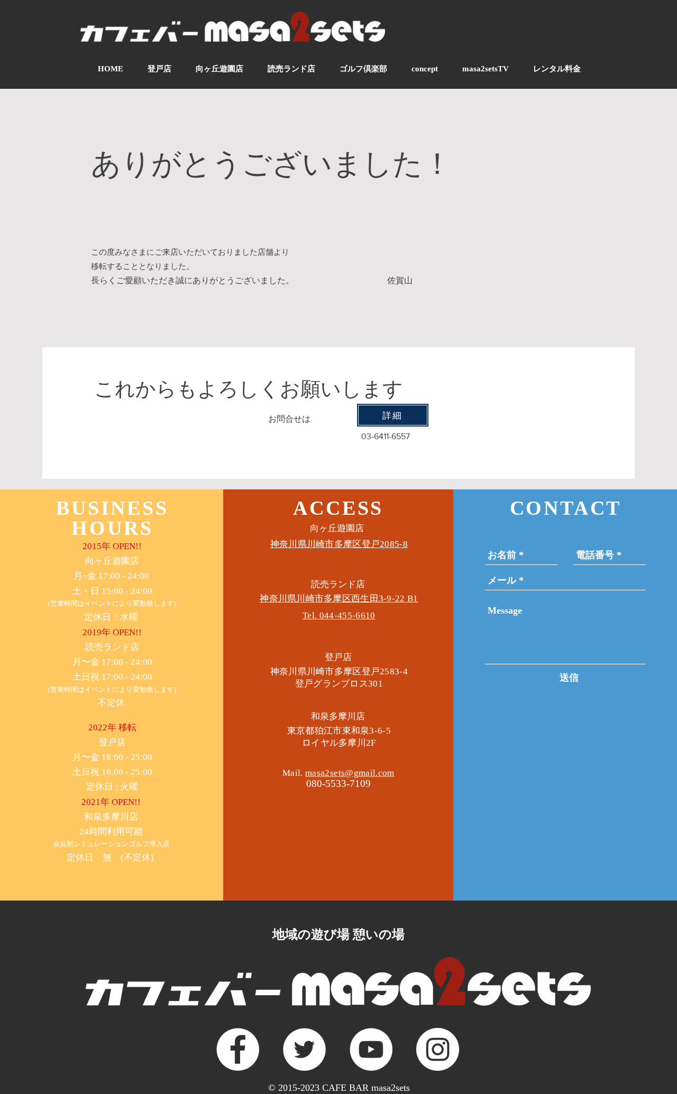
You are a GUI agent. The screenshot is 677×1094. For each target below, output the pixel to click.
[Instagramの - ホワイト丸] (437, 1049)
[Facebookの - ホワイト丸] (237, 1049)
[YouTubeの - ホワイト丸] (371, 1049)
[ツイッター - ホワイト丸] (304, 1049)
